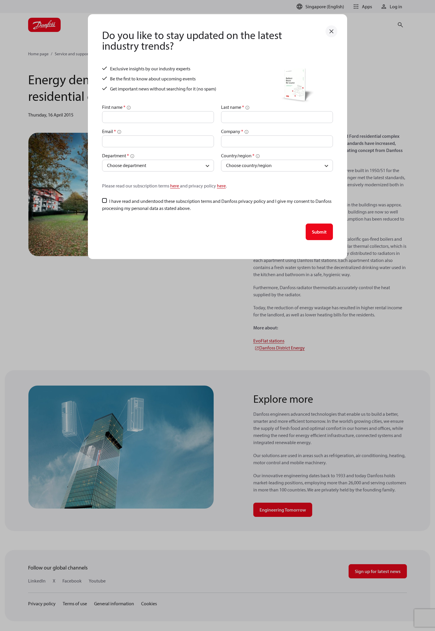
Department (115, 155)
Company (232, 131)
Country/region (237, 155)
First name (113, 107)
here (175, 186)
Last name (232, 107)
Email (109, 131)
